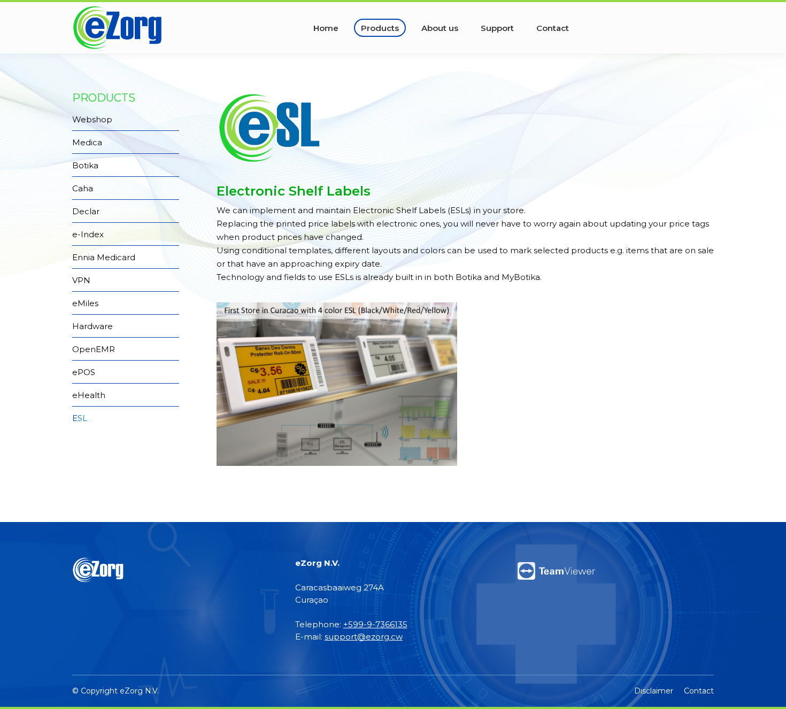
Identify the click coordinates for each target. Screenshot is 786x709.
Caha (82, 188)
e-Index (88, 234)
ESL (79, 418)
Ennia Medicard (103, 257)
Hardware (92, 326)
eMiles (85, 303)
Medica (87, 142)
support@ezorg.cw (364, 637)
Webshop (92, 119)
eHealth (88, 395)
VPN (81, 280)
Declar (85, 211)
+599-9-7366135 (375, 624)
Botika (85, 165)
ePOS (83, 372)
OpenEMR (93, 349)
